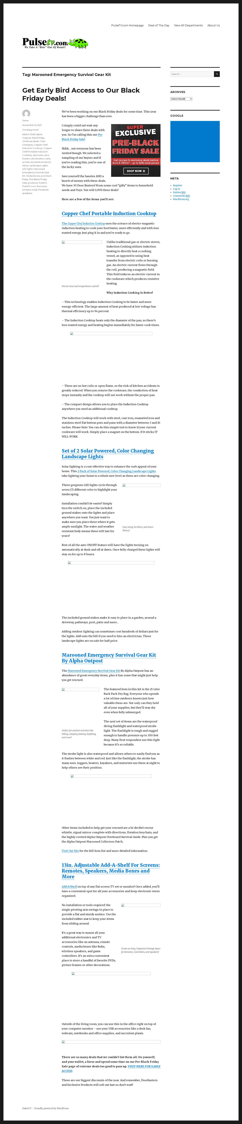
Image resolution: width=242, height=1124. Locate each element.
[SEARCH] (217, 74)
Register (177, 185)
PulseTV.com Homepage (127, 25)
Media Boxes (33, 176)
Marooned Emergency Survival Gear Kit (94, 670)
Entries (179, 192)
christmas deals (30, 141)
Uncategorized (30, 129)
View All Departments (188, 25)
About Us (213, 25)
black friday (38, 137)
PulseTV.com (29, 186)
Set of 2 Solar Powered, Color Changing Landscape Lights (108, 454)
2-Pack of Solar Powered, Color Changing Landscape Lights (117, 471)
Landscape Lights (38, 165)
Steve (25, 120)
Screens (26, 189)
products (33, 182)
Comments (181, 195)
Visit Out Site (70, 850)
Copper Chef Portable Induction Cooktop (109, 214)
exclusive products (41, 162)
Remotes (42, 186)
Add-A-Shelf (69, 886)
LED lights (27, 169)
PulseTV (43, 182)
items (25, 165)
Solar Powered (40, 189)
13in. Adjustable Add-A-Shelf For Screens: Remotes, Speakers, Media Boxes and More (111, 871)
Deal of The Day (158, 25)
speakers (27, 193)
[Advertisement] (195, 141)
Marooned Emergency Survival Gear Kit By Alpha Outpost (109, 658)
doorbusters (37, 158)
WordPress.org (181, 199)
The (83, 223)
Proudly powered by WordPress (51, 1108)
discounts (38, 155)
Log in (176, 189)
